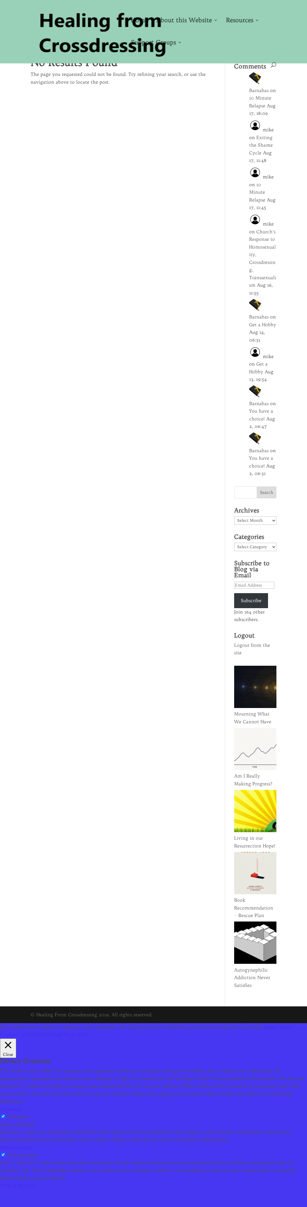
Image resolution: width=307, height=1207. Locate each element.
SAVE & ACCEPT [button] (18, 1185)
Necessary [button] (10, 1109)
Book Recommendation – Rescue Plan (253, 907)
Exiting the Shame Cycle (261, 145)
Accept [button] (270, 1027)
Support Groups (153, 43)
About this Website (184, 21)
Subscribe (251, 600)
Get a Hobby (262, 324)
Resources (239, 21)
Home (139, 21)
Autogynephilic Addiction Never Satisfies (252, 977)
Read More (76, 1034)
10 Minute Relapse (257, 192)
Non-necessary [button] (15, 1147)
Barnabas (259, 90)
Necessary (18, 1116)
